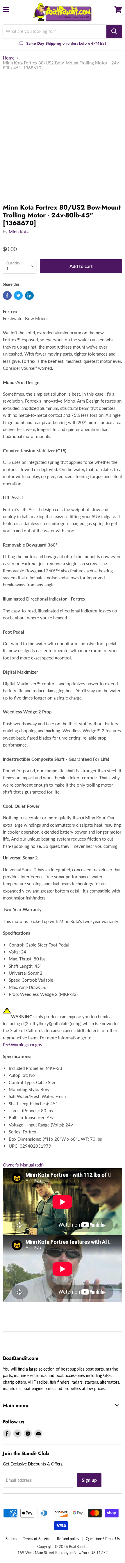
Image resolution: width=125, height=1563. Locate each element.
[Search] (114, 31)
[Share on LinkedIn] (29, 295)
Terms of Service (37, 1538)
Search (11, 1538)
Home (9, 57)
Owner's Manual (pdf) (23, 1164)
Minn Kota (18, 231)
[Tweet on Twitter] (18, 295)
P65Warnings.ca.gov (22, 1044)
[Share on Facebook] (7, 295)
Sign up (89, 1480)
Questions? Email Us (103, 1538)
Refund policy (68, 1538)
